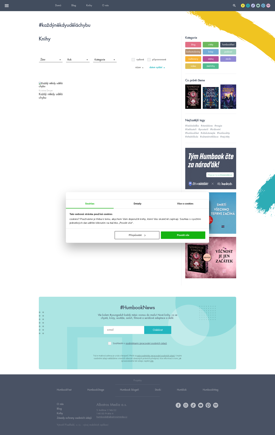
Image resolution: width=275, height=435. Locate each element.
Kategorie (100, 59)
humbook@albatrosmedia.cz (111, 416)
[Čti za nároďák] (210, 168)
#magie (218, 126)
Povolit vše (183, 235)
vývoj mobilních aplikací (95, 425)
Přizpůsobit (135, 235)
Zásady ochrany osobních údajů (74, 418)
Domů (58, 5)
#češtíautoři (191, 129)
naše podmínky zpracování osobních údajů (156, 355)
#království (215, 129)
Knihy (89, 5)
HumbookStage (95, 390)
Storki (158, 390)
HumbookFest (64, 390)
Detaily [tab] (137, 203)
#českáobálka (192, 126)
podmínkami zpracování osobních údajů (146, 343)
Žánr (42, 59)
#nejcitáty (225, 137)
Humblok (182, 390)
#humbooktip (223, 133)
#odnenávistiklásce (209, 137)
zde (151, 361)
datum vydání (155, 67)
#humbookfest (192, 133)
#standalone (207, 126)
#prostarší (203, 129)
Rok (69, 59)
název (138, 67)
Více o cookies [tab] (185, 203)
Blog (73, 5)
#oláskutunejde (208, 133)
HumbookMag (210, 390)
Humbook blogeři (129, 390)
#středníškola (191, 137)
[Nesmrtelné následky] (210, 258)
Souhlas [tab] (89, 203)
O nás (105, 5)
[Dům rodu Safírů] (210, 213)
